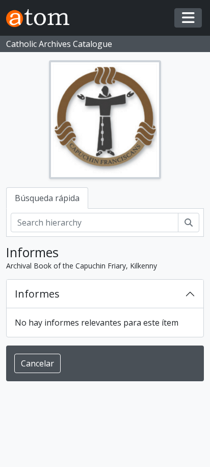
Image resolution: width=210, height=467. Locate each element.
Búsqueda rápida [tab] (47, 198)
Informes (37, 294)
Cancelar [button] (37, 363)
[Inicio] (41, 18)
